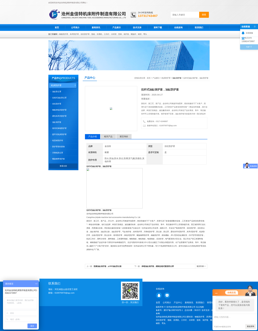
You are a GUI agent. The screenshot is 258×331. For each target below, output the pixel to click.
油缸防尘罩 (56, 92)
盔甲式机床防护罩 (59, 134)
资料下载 (158, 27)
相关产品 (108, 136)
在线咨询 (178, 27)
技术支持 (137, 27)
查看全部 (63, 166)
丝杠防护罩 (56, 104)
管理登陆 (211, 302)
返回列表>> (201, 266)
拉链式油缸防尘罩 (59, 98)
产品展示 (116, 27)
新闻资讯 (96, 27)
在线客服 (249, 33)
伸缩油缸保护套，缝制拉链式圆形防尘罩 (158, 266)
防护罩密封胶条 (58, 147)
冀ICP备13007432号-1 (173, 310)
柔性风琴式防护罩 (59, 116)
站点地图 (200, 307)
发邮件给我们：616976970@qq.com (161, 126)
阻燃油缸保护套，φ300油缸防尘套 (108, 266)
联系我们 (199, 27)
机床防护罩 (56, 85)
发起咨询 (250, 326)
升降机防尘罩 (57, 153)
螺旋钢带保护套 (58, 159)
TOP (248, 47)
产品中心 (56, 78)
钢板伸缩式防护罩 (59, 110)
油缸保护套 (56, 122)
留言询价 (124, 136)
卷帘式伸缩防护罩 (59, 128)
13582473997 (248, 41)
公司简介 (75, 27)
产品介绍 (92, 136)
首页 (57, 27)
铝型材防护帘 (57, 140)
